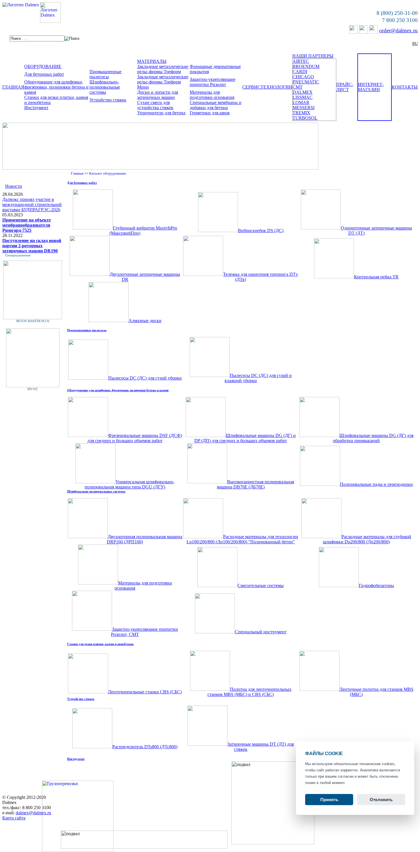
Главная (77, 173)
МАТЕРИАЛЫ (152, 61)
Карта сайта (13, 817)
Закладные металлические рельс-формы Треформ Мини (162, 81)
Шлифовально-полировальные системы (104, 87)
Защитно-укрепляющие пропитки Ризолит (212, 82)
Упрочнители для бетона (161, 112)
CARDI (300, 71)
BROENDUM (306, 66)
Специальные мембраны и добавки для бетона (215, 105)
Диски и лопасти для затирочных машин (157, 95)
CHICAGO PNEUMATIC (306, 79)
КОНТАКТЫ (405, 87)
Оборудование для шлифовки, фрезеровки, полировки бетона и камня (56, 87)
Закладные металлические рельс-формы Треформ (162, 69)
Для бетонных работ (44, 74)
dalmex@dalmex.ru (33, 812)
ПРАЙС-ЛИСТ (344, 87)
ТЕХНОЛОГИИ (276, 87)
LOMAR (301, 102)
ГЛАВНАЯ (13, 87)
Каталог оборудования (107, 173)
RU (415, 43)
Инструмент (36, 107)
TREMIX (301, 112)
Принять (329, 799)
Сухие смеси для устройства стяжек (155, 105)
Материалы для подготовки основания (212, 95)
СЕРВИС (251, 87)
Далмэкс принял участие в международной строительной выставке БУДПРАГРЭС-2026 (32, 204)
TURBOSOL (305, 117)
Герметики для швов (210, 112)
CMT (298, 87)
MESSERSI (304, 107)
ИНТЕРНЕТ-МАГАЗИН (371, 87)
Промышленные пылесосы (105, 74)
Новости (13, 186)
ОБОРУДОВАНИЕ (42, 66)
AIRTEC (301, 61)
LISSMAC (303, 97)
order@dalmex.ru (398, 30)
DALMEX (303, 92)
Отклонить (381, 799)
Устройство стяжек (107, 99)
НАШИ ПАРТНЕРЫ (312, 55)
